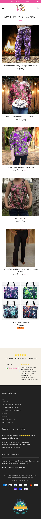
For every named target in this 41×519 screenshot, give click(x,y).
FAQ (3, 399)
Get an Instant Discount (11, 405)
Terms (27, 475)
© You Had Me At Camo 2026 (14, 475)
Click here (5, 442)
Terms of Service (8, 419)
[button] (20, 371)
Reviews (5, 402)
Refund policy (27, 478)
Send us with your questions (11, 461)
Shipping (5, 413)
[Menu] (3, 7)
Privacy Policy (7, 422)
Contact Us (6, 416)
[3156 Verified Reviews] (20, 515)
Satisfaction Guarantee (11, 408)
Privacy (34, 475)
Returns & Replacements (11, 410)
